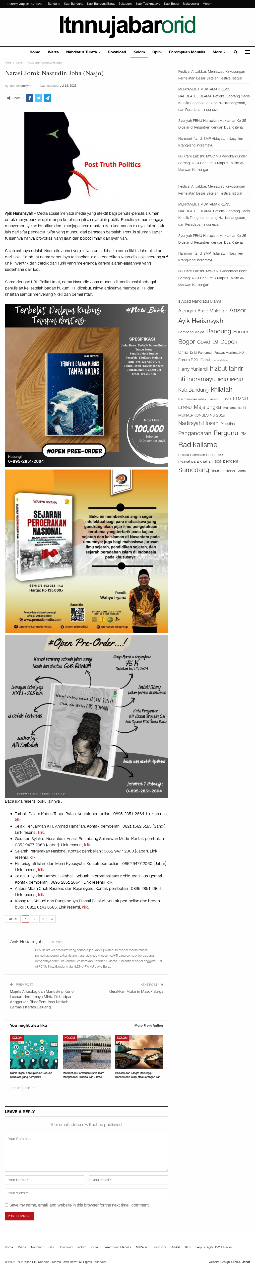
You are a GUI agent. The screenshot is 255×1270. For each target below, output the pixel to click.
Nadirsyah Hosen (198, 423)
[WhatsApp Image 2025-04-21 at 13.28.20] (86, 551)
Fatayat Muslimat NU (229, 352)
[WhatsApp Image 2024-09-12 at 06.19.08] (86, 716)
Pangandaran (194, 433)
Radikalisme (197, 445)
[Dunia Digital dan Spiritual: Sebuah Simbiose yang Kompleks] (34, 1052)
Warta (53, 52)
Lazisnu (213, 399)
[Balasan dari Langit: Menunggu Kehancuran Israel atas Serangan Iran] (139, 1052)
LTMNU (240, 399)
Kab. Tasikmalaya (148, 4)
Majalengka (191, 4)
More (206, 4)
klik (18, 820)
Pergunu (226, 432)
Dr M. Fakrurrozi (201, 353)
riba (220, 455)
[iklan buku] (86, 385)
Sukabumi (125, 4)
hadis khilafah (221, 360)
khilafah (221, 389)
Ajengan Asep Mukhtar (202, 310)
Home (35, 52)
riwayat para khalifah (195, 461)
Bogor (186, 341)
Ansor (237, 310)
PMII (245, 434)
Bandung (54, 4)
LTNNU (185, 407)
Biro (188, 1247)
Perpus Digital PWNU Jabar (213, 1247)
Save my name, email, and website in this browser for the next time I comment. (79, 1205)
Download (117, 52)
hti (181, 379)
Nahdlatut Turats (81, 52)
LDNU (226, 399)
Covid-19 (207, 342)
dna (183, 352)
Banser (240, 332)
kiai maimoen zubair (192, 399)
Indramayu (201, 379)
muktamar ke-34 (234, 408)
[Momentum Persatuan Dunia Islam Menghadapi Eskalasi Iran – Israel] (87, 1052)
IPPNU (236, 379)
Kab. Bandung (73, 4)
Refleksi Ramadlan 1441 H (197, 454)
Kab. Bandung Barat (101, 4)
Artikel (175, 1247)
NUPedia (142, 1247)
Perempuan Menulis (187, 52)
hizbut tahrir (226, 368)
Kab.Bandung (193, 390)
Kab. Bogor (171, 4)
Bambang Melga (191, 332)
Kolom (139, 52)
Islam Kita (159, 1247)
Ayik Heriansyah (200, 321)
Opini (157, 52)
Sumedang (193, 470)
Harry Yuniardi (193, 369)
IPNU (223, 379)
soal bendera (226, 461)
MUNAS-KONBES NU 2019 (201, 415)
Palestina (228, 424)
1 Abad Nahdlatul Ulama (199, 301)
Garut (205, 360)
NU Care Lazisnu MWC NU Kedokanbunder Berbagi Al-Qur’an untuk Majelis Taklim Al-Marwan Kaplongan (212, 163)
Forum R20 (188, 360)
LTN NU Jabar (240, 1262)
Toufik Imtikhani (223, 471)
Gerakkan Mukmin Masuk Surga (136, 991)
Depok (228, 342)
